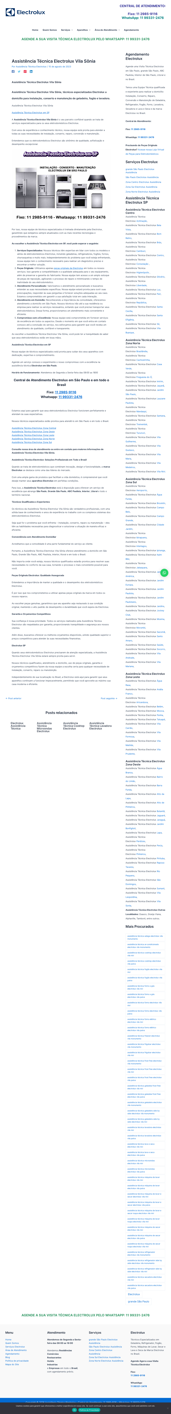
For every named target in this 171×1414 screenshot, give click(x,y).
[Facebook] (13, 71)
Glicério (161, 276)
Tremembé (141, 424)
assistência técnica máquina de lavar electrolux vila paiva (143, 1186)
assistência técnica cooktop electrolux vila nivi (144, 954)
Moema (160, 619)
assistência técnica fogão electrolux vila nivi (144, 970)
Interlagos (141, 546)
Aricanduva (142, 702)
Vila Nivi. (161, 471)
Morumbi (140, 627)
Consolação (142, 264)
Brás (159, 242)
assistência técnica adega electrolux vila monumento (145, 937)
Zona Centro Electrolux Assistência (143, 182)
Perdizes (140, 841)
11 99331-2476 (152, 18)
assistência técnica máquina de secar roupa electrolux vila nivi (143, 1245)
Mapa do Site (12, 1364)
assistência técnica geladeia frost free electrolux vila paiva (144, 1095)
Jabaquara (141, 567)
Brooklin (161, 503)
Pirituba (161, 858)
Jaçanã (160, 385)
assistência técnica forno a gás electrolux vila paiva (140, 995)
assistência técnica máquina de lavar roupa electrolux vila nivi (143, 1220)
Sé (158, 324)
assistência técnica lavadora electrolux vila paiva (144, 1137)
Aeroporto (141, 490)
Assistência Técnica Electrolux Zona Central (34, 428)
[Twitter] (19, 71)
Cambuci (140, 251)
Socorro (161, 649)
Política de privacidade (17, 1360)
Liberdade (141, 285)
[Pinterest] (25, 71)
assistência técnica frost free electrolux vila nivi (144, 1070)
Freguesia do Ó (144, 377)
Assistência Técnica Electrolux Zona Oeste (33, 431)
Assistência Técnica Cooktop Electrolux (73, 726)
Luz (158, 289)
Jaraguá (161, 819)
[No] (167, 1408)
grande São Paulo (138, 1301)
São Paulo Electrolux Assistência (142, 177)
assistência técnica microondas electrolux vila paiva (141, 1170)
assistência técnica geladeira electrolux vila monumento (144, 1103)
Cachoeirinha (143, 360)
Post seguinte (109, 698)
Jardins (160, 606)
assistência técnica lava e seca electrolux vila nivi (140, 1145)
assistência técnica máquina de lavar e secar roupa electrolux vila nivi (144, 1211)
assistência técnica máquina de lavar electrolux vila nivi (143, 1178)
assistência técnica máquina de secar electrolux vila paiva (143, 1236)
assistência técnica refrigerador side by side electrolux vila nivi (144, 1270)
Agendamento (12, 1353)
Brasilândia (141, 351)
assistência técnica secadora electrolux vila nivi (144, 1278)
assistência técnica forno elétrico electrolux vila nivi (141, 1020)
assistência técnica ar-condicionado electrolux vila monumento (143, 945)
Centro (160, 255)
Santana (161, 415)
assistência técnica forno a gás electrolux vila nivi (140, 987)
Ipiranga (161, 550)
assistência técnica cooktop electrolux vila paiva (144, 962)
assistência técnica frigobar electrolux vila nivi (144, 1053)
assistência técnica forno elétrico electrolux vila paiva (141, 1028)
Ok (74, 1410)
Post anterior (13, 698)
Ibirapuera (141, 537)
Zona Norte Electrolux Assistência (143, 191)
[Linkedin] (31, 71)
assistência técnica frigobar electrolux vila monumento (144, 1045)
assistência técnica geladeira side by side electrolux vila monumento (143, 1112)
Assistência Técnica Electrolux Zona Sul (32, 442)
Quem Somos (12, 1343)
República (141, 302)
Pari (159, 294)
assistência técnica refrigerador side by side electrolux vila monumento (144, 1261)
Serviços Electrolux (15, 1346)
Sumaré (160, 888)
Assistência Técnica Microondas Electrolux (44, 727)
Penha (160, 715)
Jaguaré (161, 815)
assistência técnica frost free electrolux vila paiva (144, 1078)
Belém (160, 706)
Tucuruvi (140, 433)
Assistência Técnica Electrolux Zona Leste (33, 435)
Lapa (159, 832)
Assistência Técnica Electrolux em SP (30, 112)
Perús (159, 845)
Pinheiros (141, 854)
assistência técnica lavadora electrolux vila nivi (144, 1128)
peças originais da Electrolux (68, 268)
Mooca (160, 710)
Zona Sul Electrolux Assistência (141, 187)
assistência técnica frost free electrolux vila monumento (144, 1062)
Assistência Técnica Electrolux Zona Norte (33, 438)
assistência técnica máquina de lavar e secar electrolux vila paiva (144, 1203)
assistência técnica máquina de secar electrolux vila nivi (143, 1228)
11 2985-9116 (147, 14)
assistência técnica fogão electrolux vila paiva (144, 979)
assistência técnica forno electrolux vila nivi (144, 1003)
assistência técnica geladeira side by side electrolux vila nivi (143, 1120)
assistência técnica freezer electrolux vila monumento (143, 1037)
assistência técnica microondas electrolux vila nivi (141, 1161)
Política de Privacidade (89, 1410)
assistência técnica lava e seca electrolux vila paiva (140, 1153)
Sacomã (161, 632)
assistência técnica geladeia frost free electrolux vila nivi (144, 1087)
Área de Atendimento (16, 1350)
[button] (71, 30)
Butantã (161, 811)
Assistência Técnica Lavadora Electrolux (100, 726)
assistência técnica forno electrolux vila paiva (144, 1012)
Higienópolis (143, 272)
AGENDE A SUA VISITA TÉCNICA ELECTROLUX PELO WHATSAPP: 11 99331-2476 (86, 39)
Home (8, 1339)
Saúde (160, 644)
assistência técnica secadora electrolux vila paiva (144, 1286)
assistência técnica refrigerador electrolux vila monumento (141, 1253)
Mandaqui (141, 411)
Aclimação (141, 221)
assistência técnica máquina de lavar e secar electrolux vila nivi (144, 1195)
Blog (7, 1357)
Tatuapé (161, 719)
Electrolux (134, 1294)
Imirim (160, 381)
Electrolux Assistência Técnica (18, 726)
